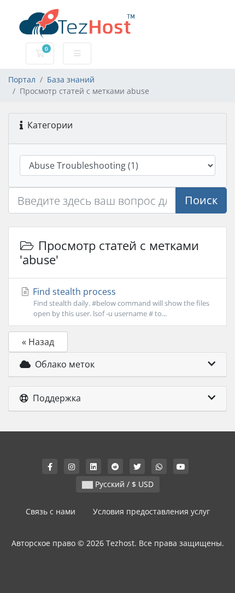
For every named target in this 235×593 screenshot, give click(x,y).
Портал (22, 79)
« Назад (38, 342)
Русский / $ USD (123, 484)
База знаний (71, 79)
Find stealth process (120, 302)
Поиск (201, 200)
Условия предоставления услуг (151, 511)
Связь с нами (50, 511)
